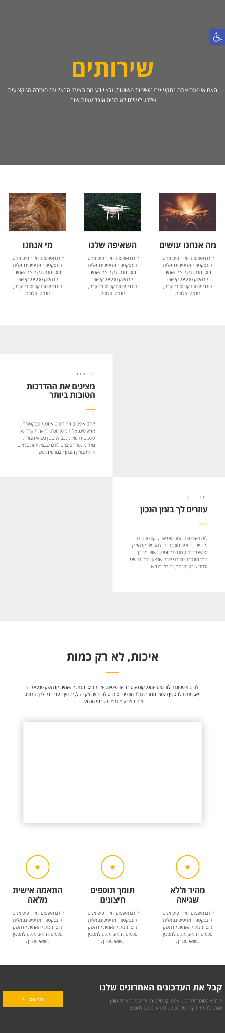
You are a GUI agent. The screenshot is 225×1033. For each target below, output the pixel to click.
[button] (217, 37)
